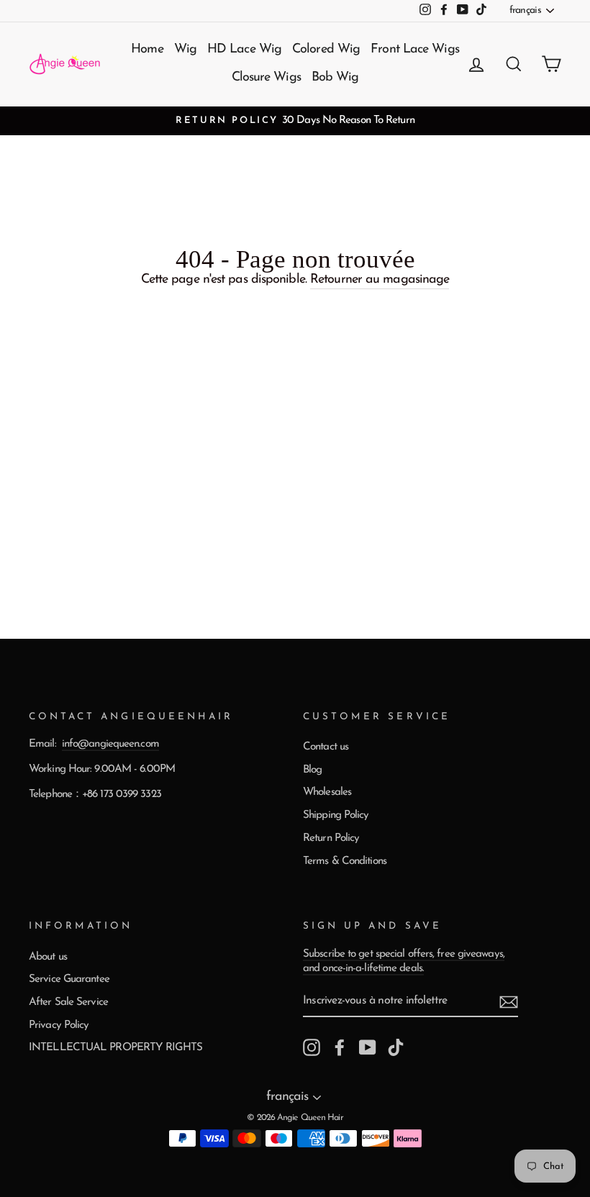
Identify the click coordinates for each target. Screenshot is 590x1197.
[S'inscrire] (508, 1002)
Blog (312, 770)
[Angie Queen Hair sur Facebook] (339, 1047)
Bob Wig (335, 77)
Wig (185, 49)
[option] (295, 121)
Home (147, 49)
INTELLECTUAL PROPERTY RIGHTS (115, 1047)
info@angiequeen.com (110, 744)
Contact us (325, 747)
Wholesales (327, 792)
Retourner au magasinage (379, 279)
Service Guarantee (69, 979)
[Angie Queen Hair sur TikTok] (395, 1047)
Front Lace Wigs (415, 49)
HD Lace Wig (244, 49)
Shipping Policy (336, 815)
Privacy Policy (58, 1025)
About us (48, 957)
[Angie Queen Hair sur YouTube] (367, 1047)
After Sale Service (68, 1002)
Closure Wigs (266, 77)
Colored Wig (326, 49)
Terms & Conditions (344, 861)
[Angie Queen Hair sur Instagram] (311, 1047)
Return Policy (331, 838)
